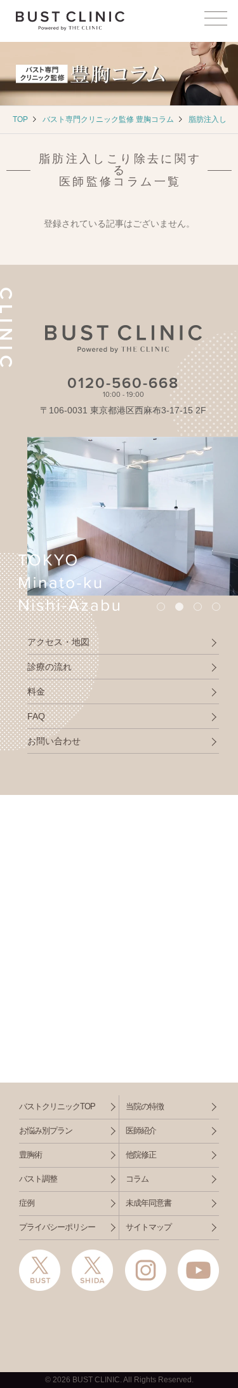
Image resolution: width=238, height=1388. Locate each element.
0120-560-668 (123, 383)
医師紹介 (141, 1130)
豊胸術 (30, 1154)
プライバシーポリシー (57, 1227)
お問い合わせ (54, 741)
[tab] (161, 607)
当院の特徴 (145, 1106)
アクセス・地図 (58, 642)
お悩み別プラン (45, 1130)
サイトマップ (148, 1227)
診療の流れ (49, 667)
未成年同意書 (148, 1203)
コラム (137, 1179)
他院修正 (141, 1154)
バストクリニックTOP (57, 1106)
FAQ (36, 716)
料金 (36, 691)
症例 (26, 1203)
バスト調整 (38, 1179)
